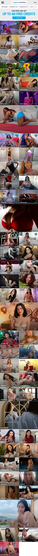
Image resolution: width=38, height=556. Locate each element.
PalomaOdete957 (24, 470)
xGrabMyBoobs (24, 75)
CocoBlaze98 (4, 343)
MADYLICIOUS (23, 89)
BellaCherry (4, 287)
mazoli (21, 188)
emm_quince (4, 498)
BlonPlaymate (23, 371)
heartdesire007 (24, 357)
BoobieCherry (23, 442)
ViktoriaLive (4, 230)
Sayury (21, 244)
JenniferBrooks (5, 301)
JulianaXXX (3, 385)
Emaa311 (3, 540)
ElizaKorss (3, 329)
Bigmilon (22, 343)
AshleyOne (3, 202)
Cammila (3, 75)
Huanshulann (23, 399)
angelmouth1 (23, 174)
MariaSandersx (4, 104)
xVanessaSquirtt (5, 244)
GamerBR (3, 146)
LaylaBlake (3, 259)
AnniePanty (4, 47)
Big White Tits (14, 6)
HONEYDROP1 (23, 160)
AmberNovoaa (4, 428)
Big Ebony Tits (24, 6)
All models (5, 6)
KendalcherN (23, 146)
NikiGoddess (23, 104)
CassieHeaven (23, 456)
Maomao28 (23, 301)
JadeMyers (4, 273)
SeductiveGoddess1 (25, 498)
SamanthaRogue (24, 33)
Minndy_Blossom (5, 61)
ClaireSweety (23, 202)
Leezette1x (4, 357)
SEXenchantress (5, 371)
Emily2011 (3, 526)
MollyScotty (23, 47)
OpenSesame (4, 33)
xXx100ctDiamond (24, 273)
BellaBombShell (5, 456)
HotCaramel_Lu (5, 160)
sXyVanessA (4, 174)
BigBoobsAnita (4, 442)
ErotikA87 (22, 484)
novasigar (22, 61)
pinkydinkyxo (4, 399)
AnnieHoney (23, 385)
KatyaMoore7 (4, 188)
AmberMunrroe (5, 470)
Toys (31, 6)
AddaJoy (22, 259)
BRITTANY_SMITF (24, 287)
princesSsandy (4, 554)
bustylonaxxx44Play (6, 132)
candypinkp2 (4, 89)
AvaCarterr (3, 484)
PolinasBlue (23, 540)
